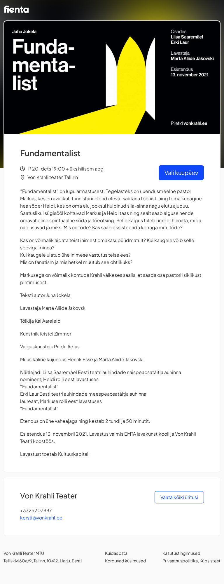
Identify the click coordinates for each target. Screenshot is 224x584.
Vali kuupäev (181, 172)
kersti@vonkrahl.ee (41, 518)
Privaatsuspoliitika (180, 560)
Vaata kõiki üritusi (179, 497)
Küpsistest (210, 560)
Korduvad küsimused (125, 560)
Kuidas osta (116, 553)
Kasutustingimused (181, 553)
